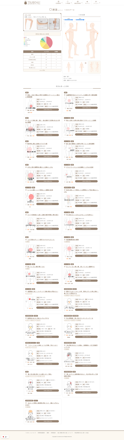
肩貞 (70, 159)
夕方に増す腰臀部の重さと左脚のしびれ (40, 167)
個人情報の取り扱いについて (65, 432)
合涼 (72, 310)
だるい (28, 320)
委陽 (30, 159)
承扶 (29, 393)
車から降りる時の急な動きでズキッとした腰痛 (81, 120)
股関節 (28, 241)
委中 (33, 157)
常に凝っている (41, 376)
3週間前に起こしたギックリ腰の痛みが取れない (42, 291)
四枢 (31, 182)
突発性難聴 (75, 315)
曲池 (68, 135)
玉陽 (72, 335)
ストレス (34, 347)
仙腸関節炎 (67, 241)
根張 (33, 110)
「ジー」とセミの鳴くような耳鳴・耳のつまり (43, 345)
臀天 (33, 256)
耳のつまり (67, 320)
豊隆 (28, 110)
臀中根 (70, 108)
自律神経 (67, 295)
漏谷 (31, 110)
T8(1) (29, 391)
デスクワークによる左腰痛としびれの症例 (79, 167)
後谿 (28, 204)
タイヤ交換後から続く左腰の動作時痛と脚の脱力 (42, 215)
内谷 (67, 393)
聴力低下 (73, 320)
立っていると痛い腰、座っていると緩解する (80, 267)
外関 (30, 337)
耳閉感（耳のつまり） (30, 342)
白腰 (29, 112)
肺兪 (31, 393)
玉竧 (70, 310)
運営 (48, 432)
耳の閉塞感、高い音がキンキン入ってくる (79, 318)
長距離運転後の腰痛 (72, 239)
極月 (69, 395)
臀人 (28, 135)
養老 (31, 256)
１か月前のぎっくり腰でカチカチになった (41, 239)
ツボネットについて (31, 432)
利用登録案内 (41, 432)
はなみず (78, 295)
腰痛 (32, 54)
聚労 (70, 258)
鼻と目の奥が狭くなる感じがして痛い (40, 374)
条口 (33, 335)
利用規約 (53, 432)
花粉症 (32, 65)
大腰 (31, 229)
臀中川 (68, 256)
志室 (28, 283)
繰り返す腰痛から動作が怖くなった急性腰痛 (80, 144)
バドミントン (29, 293)
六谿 (28, 364)
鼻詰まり (72, 295)
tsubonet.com (61, 436)
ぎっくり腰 (32, 57)
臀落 (70, 110)
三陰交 (68, 364)
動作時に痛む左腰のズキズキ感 (37, 144)
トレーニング (33, 376)
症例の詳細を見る (48, 109)
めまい (35, 400)
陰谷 (31, 135)
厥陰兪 (68, 337)
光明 (67, 159)
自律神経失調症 (32, 59)
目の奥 (28, 376)
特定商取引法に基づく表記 (82, 432)
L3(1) (30, 231)
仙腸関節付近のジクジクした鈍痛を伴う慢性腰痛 (81, 95)
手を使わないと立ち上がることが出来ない (79, 215)
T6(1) (31, 364)
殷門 (33, 182)
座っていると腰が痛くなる (36, 267)
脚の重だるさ (32, 67)
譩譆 (71, 366)
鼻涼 (28, 335)
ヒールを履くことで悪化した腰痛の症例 (40, 190)
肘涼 (31, 112)
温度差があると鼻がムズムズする (38, 318)
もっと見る (42, 70)
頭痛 (32, 62)
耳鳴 (38, 342)
